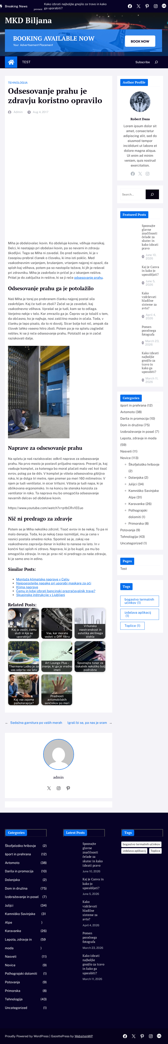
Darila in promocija (134, 418)
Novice (125, 458)
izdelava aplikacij (138, 614)
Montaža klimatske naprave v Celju (42, 579)
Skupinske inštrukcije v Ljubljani (40, 595)
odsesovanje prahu (88, 278)
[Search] (152, 194)
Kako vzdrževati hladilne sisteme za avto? (149, 300)
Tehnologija (18, 82)
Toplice (132, 626)
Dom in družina (131, 425)
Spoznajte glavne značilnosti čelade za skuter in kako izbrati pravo (150, 237)
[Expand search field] (156, 62)
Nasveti (126, 451)
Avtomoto (127, 412)
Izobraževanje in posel (137, 432)
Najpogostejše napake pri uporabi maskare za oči (53, 583)
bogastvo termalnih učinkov (139, 601)
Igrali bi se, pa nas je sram (87, 723)
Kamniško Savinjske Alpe (20, 918)
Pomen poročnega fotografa (149, 330)
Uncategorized (131, 543)
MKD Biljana (28, 20)
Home (11, 62)
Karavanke (136, 504)
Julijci (132, 484)
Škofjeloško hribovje (143, 464)
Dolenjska (135, 478)
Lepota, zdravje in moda (138, 438)
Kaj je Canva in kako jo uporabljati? (150, 270)
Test (26, 62)
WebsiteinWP (84, 1036)
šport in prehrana (133, 405)
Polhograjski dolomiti (21, 973)
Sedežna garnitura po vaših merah (36, 723)
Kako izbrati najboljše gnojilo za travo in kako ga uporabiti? (75, 6)
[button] (36, 11)
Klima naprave (27, 587)
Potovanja (127, 530)
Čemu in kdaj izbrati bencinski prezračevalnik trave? (55, 591)
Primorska (136, 523)
